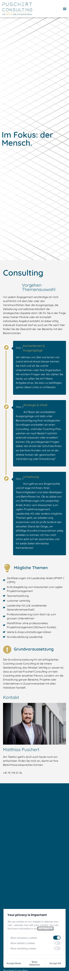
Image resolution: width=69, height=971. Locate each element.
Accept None (14, 963)
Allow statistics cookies (22, 943)
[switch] (56, 938)
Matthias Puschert (21, 749)
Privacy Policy (45, 928)
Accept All (55, 963)
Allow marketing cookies (23, 948)
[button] (64, 8)
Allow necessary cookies (23, 937)
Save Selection (34, 963)
